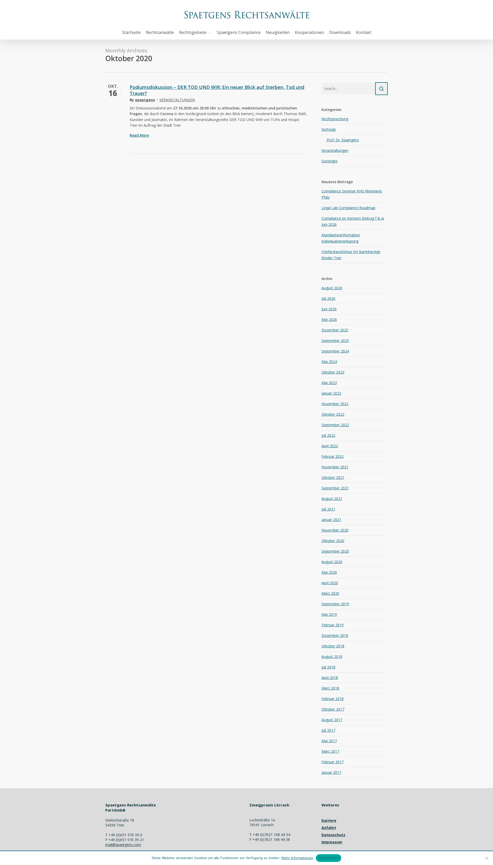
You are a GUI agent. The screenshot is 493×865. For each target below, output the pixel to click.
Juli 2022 (328, 435)
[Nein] (486, 858)
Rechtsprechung (334, 118)
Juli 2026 (328, 298)
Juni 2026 (329, 308)
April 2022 (329, 445)
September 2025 (335, 340)
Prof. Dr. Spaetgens (343, 139)
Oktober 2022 (332, 414)
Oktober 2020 (332, 540)
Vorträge (328, 129)
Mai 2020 (329, 572)
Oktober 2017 (332, 709)
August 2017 (331, 719)
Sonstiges (329, 161)
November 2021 (334, 466)
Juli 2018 (328, 667)
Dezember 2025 (334, 330)
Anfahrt (328, 827)
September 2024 (335, 351)
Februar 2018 (332, 698)
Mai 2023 (329, 382)
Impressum (331, 842)
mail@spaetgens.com (123, 844)
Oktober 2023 (332, 372)
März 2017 (330, 751)
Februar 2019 (332, 624)
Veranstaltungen (177, 99)
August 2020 (331, 561)
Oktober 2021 (332, 477)
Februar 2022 (332, 456)
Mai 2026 (329, 319)
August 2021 (331, 498)
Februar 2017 (332, 761)
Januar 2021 (331, 519)
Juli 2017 (328, 730)
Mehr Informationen (297, 858)
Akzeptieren (328, 858)
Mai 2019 (329, 614)
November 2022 (334, 403)
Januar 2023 (331, 393)
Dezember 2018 (334, 635)
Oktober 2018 (332, 646)
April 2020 (329, 582)
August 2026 (331, 287)
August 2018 (331, 656)
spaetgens (145, 99)
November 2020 (334, 530)
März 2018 (330, 688)
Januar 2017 (331, 772)
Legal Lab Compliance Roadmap (348, 207)
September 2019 (335, 603)
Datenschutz (333, 834)
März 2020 (330, 593)
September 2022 (335, 424)
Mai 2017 (329, 740)
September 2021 (335, 488)
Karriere (328, 820)
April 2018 (329, 677)
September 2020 (335, 551)
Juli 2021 (328, 509)
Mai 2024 (329, 361)
